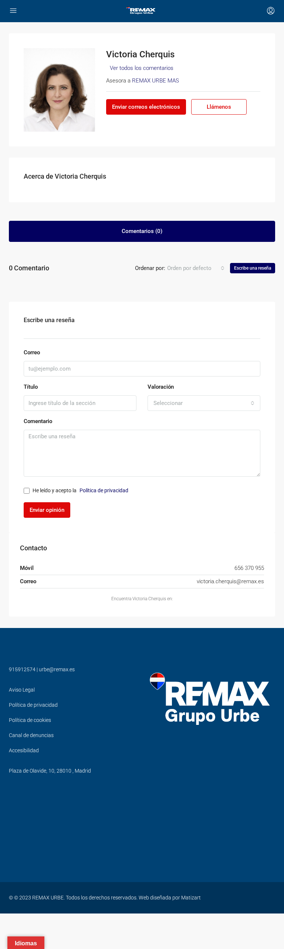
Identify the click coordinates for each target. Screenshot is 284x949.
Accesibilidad (24, 750)
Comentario (38, 421)
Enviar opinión (47, 510)
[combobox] (196, 268)
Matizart (191, 898)
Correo (32, 352)
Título (31, 387)
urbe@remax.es (57, 669)
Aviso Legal (22, 690)
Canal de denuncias (31, 735)
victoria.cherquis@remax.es (230, 581)
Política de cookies (30, 720)
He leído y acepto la (80, 490)
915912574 (22, 669)
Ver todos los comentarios (141, 68)
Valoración (161, 387)
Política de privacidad (104, 490)
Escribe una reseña (252, 268)
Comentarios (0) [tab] (142, 231)
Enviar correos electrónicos (146, 107)
